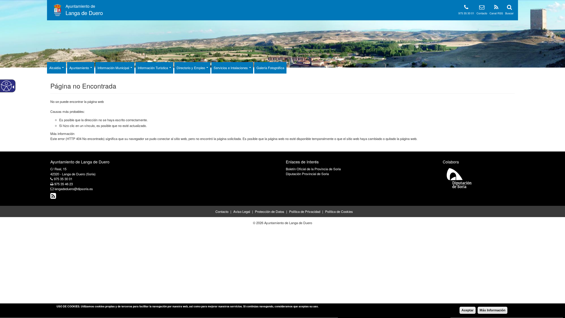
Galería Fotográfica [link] (270, 67)
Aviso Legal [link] (241, 211)
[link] (53, 197)
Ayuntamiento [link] (79, 67)
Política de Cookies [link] (339, 211)
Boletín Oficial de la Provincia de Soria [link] (313, 169)
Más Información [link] (492, 310)
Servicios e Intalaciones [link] (231, 67)
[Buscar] (509, 8)
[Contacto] (481, 8)
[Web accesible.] (6, 86)
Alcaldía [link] (55, 67)
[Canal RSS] (496, 8)
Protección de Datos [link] (269, 211)
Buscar (509, 13)
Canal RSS (496, 13)
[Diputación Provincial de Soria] (459, 178)
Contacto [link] (221, 211)
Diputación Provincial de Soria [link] (307, 173)
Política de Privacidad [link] (304, 211)
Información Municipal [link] (114, 67)
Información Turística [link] (153, 67)
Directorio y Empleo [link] (191, 67)
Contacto (481, 13)
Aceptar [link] (467, 310)
